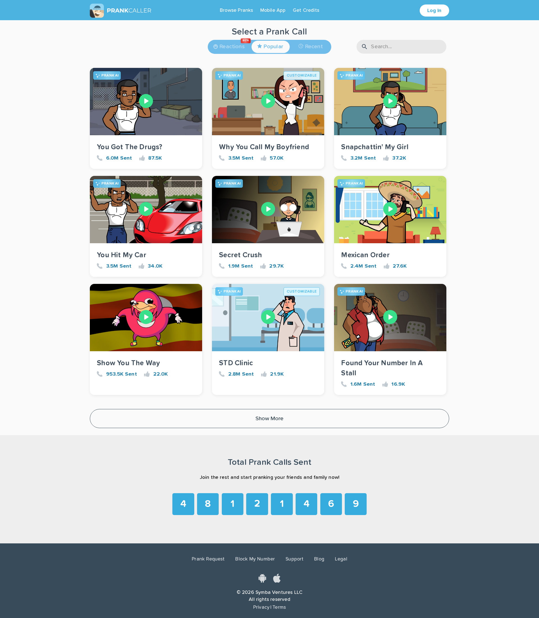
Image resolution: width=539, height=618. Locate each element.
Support (294, 559)
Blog (319, 559)
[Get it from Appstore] (277, 581)
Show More (269, 418)
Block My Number (255, 559)
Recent (314, 46)
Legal (341, 559)
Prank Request (208, 559)
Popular (273, 46)
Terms (279, 607)
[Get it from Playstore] (262, 581)
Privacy (261, 607)
